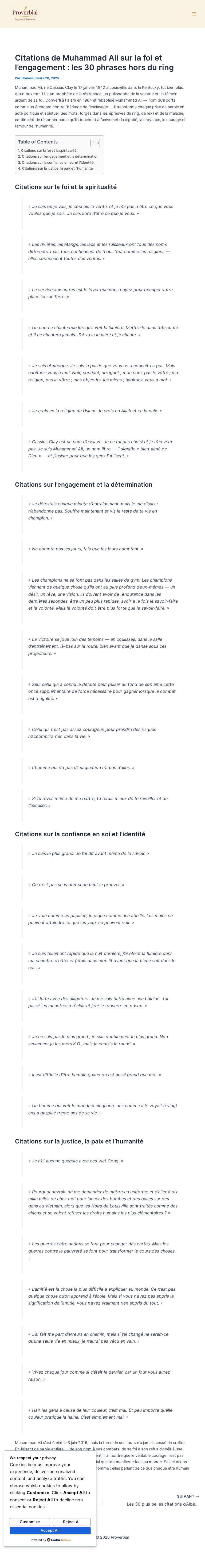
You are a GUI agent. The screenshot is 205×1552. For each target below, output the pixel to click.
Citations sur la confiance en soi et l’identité (58, 162)
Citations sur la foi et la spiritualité (49, 150)
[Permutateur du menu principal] (194, 13)
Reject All (72, 1521)
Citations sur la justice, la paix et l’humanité (57, 168)
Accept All (50, 1530)
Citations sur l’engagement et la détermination (60, 156)
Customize (30, 1521)
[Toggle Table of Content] (92, 142)
